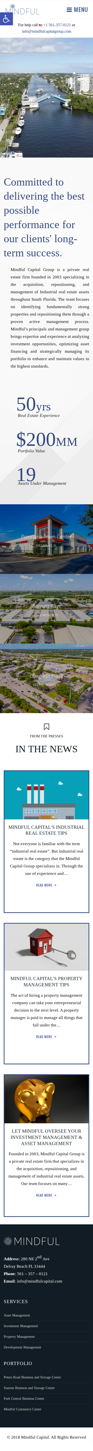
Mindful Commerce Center (22, 1409)
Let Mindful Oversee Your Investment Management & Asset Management (46, 1137)
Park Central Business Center (24, 1398)
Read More (44, 885)
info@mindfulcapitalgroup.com (46, 31)
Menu (80, 9)
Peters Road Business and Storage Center (32, 1377)
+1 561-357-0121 (57, 25)
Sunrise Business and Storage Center (29, 1388)
